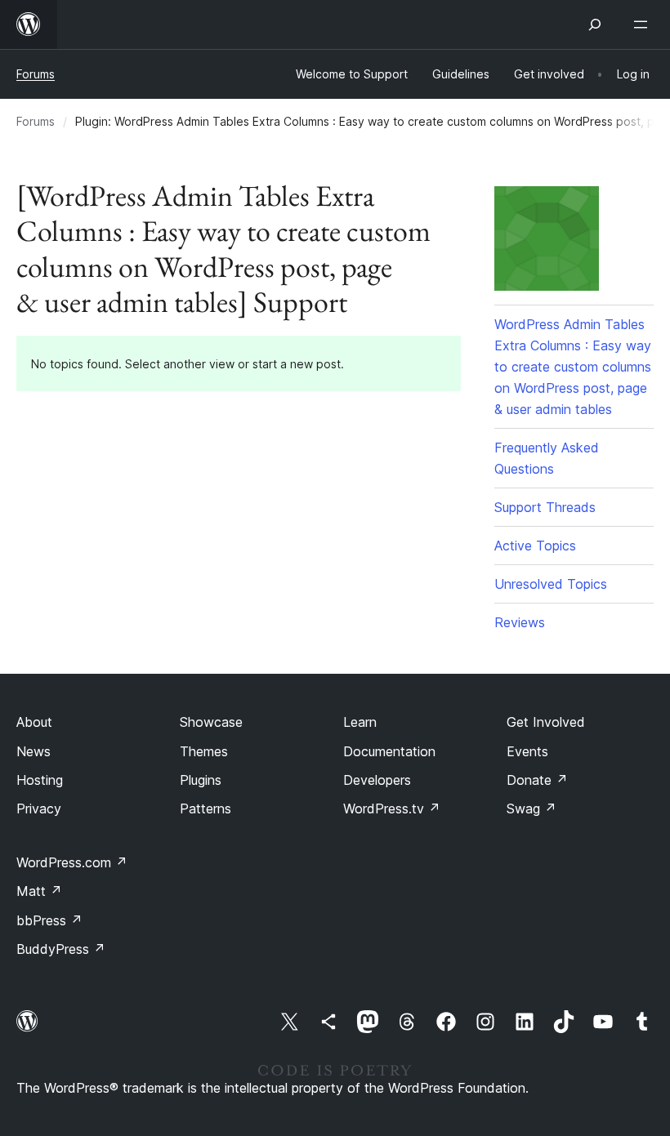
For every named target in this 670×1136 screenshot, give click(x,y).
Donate (537, 780)
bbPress (49, 920)
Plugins (200, 780)
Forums (35, 74)
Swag (531, 808)
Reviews (519, 622)
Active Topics (535, 545)
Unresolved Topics (550, 584)
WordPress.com (71, 862)
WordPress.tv (391, 808)
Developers (377, 780)
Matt (39, 891)
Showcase (211, 722)
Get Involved (546, 722)
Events (527, 751)
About (34, 722)
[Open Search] (595, 24)
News (33, 751)
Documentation (389, 751)
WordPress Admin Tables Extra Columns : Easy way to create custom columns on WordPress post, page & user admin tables (572, 366)
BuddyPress (60, 949)
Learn (360, 722)
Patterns (205, 808)
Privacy (38, 808)
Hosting (39, 780)
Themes (204, 751)
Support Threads (545, 507)
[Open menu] (644, 24)
